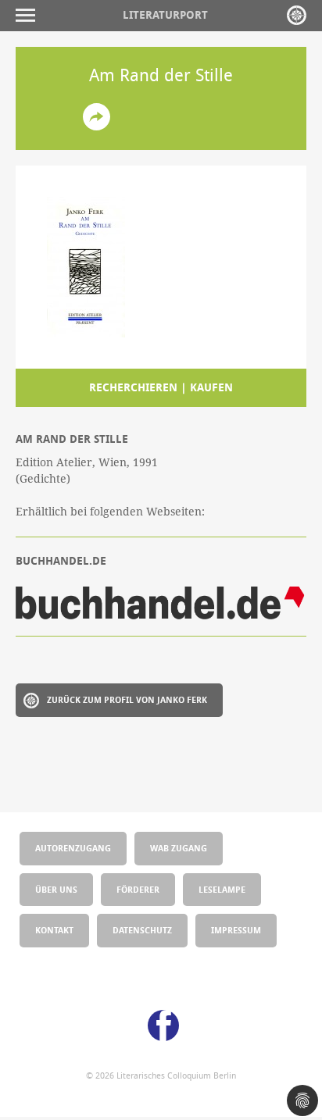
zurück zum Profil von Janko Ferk (127, 699)
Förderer (137, 889)
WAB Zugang (178, 848)
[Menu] (29, 15)
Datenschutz (142, 930)
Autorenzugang (73, 848)
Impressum (236, 930)
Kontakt (54, 930)
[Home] (296, 15)
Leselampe (222, 889)
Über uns (56, 889)
